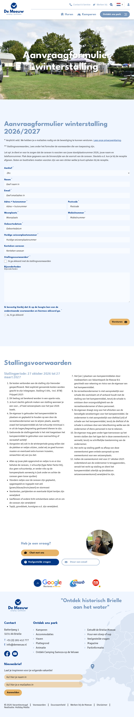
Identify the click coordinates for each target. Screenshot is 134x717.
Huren (69, 14)
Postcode (73, 201)
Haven (39, 638)
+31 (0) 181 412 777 (16, 640)
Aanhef (8, 168)
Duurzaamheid (58, 704)
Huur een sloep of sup (99, 634)
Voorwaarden (39, 704)
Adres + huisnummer (15, 201)
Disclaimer (102, 704)
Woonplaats (11, 212)
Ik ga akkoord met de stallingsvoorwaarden (29, 261)
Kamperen (89, 14)
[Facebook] (7, 653)
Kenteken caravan (14, 246)
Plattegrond (42, 643)
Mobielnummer (76, 212)
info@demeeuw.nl (15, 644)
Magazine (92, 643)
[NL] (119, 4)
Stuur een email (78, 562)
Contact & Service (81, 4)
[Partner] (48, 583)
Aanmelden (13, 692)
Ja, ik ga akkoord (15, 314)
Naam (8, 179)
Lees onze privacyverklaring (107, 140)
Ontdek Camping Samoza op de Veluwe (57, 652)
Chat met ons (36, 553)
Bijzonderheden (12, 267)
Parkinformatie (95, 647)
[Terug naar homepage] (14, 9)
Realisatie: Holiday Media (16, 707)
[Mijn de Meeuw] (128, 4)
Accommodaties (44, 634)
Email (8, 190)
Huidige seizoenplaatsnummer (21, 235)
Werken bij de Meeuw (81, 704)
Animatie (41, 647)
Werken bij (102, 4)
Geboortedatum (13, 224)
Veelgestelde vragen (39, 562)
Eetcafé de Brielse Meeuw (101, 629)
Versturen (117, 322)
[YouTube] (15, 653)
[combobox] (120, 4)
